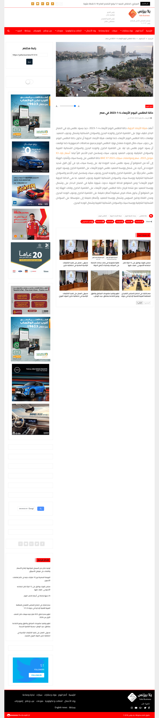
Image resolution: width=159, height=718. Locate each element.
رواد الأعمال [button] (91, 30)
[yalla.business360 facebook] (52, 3)
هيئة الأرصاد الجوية (137, 128)
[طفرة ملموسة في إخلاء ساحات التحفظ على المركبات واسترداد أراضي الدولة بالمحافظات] (104, 250)
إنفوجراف (37, 30)
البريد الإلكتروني (87, 221)
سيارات (114, 30)
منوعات (39, 701)
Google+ (119, 221)
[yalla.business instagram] (32, 3)
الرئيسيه (150, 38)
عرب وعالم (47, 30)
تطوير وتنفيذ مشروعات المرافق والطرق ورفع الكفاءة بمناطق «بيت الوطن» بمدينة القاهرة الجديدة (105, 295)
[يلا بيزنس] (140, 13)
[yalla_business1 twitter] (47, 3)
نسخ (29, 62)
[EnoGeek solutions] (12, 715)
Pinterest (99, 221)
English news (61, 707)
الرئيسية (72, 695)
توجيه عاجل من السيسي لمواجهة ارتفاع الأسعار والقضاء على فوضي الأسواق (33, 569)
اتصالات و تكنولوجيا (73, 30)
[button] (56, 3)
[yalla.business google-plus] (42, 3)
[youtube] (38, 3)
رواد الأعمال (70, 701)
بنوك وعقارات (50, 695)
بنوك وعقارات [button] (127, 30)
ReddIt (109, 221)
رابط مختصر (29, 48)
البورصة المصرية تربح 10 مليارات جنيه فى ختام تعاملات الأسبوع (31, 579)
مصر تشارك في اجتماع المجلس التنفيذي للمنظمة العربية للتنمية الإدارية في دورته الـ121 (136, 295)
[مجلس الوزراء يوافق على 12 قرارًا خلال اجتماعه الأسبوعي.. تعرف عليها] (136, 250)
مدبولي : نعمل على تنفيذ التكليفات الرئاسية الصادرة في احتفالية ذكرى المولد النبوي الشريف (75, 264)
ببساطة (27, 30)
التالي (140, 303)
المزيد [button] (19, 30)
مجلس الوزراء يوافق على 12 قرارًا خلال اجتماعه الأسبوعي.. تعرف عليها (137, 264)
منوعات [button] (59, 30)
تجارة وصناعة (104, 30)
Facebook (139, 221)
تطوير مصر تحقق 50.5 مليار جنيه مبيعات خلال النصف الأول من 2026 (32, 616)
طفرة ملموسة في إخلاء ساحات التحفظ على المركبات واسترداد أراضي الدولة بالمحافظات (105, 264)
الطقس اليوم (103, 215)
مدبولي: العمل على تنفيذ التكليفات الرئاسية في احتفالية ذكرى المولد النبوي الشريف (73, 295)
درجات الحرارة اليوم (130, 215)
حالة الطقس (143, 215)
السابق (147, 303)
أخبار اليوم (139, 30)
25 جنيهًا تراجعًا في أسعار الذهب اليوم (37, 595)
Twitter (128, 221)
